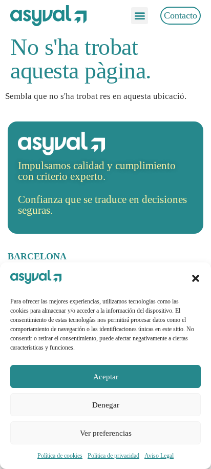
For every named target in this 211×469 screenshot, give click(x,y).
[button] (196, 278)
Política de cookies (59, 455)
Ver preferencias (106, 433)
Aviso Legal (159, 455)
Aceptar (105, 377)
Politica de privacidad (113, 455)
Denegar (105, 405)
